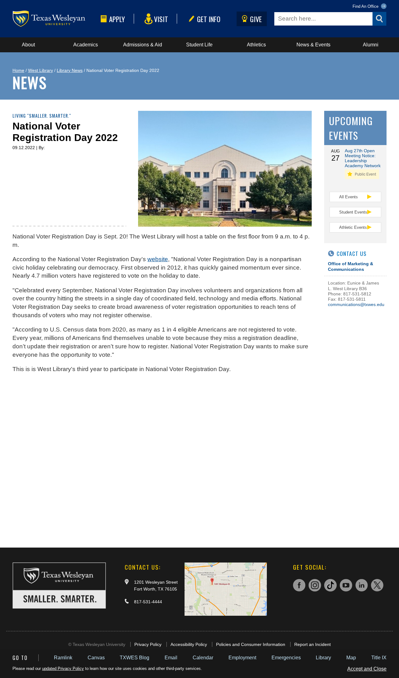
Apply (117, 19)
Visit (161, 19)
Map (351, 657)
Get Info (208, 19)
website (157, 259)
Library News (70, 70)
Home (18, 70)
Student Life (199, 44)
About (28, 44)
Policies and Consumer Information (250, 644)
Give (256, 19)
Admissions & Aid (142, 44)
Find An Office (366, 6)
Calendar (203, 657)
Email (171, 657)
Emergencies (286, 657)
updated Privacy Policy (63, 668)
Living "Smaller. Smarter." (41, 115)
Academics (85, 44)
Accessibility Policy (189, 644)
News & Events (313, 44)
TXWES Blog (134, 657)
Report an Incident (312, 644)
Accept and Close (367, 668)
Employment (242, 657)
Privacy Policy (147, 644)
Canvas (96, 657)
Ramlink (63, 657)
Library (323, 657)
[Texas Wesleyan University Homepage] (55, 19)
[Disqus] (162, 457)
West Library (40, 70)
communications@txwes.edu (356, 304)
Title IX (379, 657)
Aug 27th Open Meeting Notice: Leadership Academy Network (363, 158)
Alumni (370, 44)
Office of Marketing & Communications (350, 266)
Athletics (256, 44)
